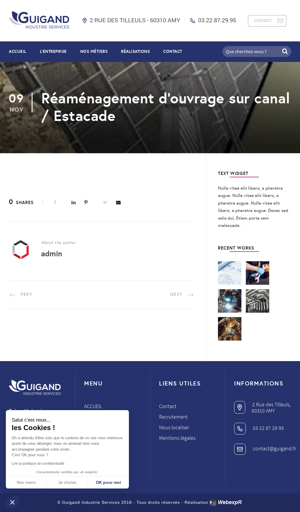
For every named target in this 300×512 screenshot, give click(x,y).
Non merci (26, 482)
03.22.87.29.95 (217, 20)
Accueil (17, 51)
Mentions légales (177, 437)
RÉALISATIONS (135, 51)
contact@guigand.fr (274, 448)
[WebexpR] (226, 502)
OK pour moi (108, 482)
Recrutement (173, 416)
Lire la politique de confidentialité (38, 464)
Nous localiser (174, 427)
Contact (172, 51)
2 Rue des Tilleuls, (271, 404)
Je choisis (67, 482)
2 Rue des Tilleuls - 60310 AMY (135, 20)
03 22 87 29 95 (268, 428)
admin (51, 253)
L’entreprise (53, 51)
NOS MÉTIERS (94, 51)
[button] (12, 502)
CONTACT (263, 20)
